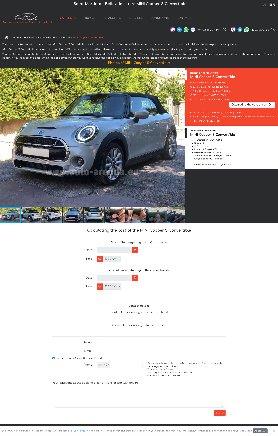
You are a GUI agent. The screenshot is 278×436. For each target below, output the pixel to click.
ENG (272, 4)
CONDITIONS (159, 18)
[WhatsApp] (186, 29)
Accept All (260, 431)
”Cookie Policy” (80, 431)
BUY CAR (91, 18)
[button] (31, 215)
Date (89, 250)
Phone (87, 364)
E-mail (88, 351)
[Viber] (173, 29)
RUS (264, 4)
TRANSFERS (113, 18)
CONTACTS (184, 18)
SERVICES (136, 18)
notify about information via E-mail (78, 358)
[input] (114, 250)
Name (88, 342)
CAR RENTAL (68, 18)
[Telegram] (179, 29)
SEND (220, 413)
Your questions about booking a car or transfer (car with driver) (95, 382)
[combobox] (103, 365)
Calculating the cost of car (249, 104)
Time (89, 258)
